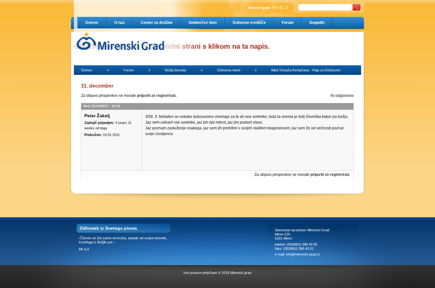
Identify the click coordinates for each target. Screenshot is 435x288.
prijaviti (143, 95)
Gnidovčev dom (203, 22)
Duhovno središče (249, 22)
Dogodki (317, 22)
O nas (119, 22)
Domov (91, 22)
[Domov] (107, 41)
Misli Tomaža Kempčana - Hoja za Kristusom (305, 70)
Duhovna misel (228, 70)
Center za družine (157, 22)
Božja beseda (175, 70)
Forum (288, 22)
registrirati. (166, 95)
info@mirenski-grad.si (303, 254)
